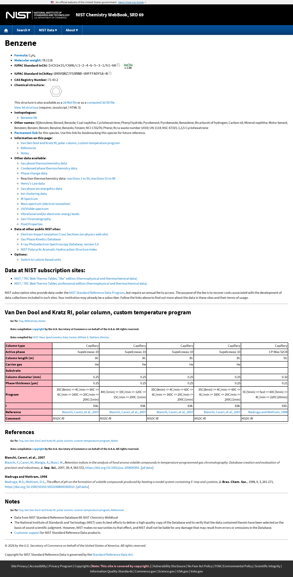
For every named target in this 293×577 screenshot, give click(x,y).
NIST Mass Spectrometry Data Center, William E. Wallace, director (71, 337)
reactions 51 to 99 (103, 178)
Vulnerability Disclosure (169, 566)
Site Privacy (19, 566)
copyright (38, 329)
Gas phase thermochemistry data (44, 163)
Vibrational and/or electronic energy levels (50, 214)
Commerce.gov (145, 571)
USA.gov (183, 571)
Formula (20, 55)
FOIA (218, 566)
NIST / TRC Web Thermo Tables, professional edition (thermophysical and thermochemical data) (80, 283)
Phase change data (34, 173)
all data (147, 467)
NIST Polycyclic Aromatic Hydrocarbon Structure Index (59, 249)
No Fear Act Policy (200, 566)
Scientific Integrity (267, 566)
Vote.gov (197, 571)
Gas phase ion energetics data (41, 188)
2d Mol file (70, 102)
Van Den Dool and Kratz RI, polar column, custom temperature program (70, 143)
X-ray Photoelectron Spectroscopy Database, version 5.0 (60, 244)
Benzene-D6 (29, 117)
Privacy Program (61, 566)
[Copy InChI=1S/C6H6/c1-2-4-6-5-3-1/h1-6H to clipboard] (118, 66)
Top (21, 321)
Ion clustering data (34, 193)
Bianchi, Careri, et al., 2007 (80, 412)
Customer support (27, 532)
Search (22, 30)
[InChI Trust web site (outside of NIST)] (128, 68)
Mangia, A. (42, 462)
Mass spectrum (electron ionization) (45, 204)
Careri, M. (26, 462)
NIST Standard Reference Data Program (97, 292)
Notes (25, 153)
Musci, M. (57, 462)
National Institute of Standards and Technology (38, 14)
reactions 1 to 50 (78, 178)
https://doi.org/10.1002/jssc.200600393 (112, 467)
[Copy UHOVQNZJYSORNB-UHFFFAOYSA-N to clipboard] (110, 74)
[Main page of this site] (6, 30)
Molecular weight (27, 60)
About (70, 30)
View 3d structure (26, 107)
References (28, 148)
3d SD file (108, 102)
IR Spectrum (29, 199)
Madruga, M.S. (15, 482)
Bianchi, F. (12, 462)
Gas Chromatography (36, 219)
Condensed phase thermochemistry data (49, 168)
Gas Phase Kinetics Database (41, 239)
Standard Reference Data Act (112, 554)
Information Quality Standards (111, 571)
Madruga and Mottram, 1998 (267, 412)
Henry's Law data (33, 183)
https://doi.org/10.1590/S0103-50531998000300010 (39, 487)
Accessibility (38, 566)
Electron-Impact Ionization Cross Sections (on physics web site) (64, 234)
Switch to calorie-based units (41, 259)
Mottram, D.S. (35, 482)
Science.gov (166, 571)
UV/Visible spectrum (35, 208)
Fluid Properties (32, 224)
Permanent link (26, 133)
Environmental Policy (238, 566)
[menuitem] (6, 30)
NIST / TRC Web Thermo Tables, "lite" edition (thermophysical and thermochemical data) (75, 278)
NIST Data (46, 30)
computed (94, 102)
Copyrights (82, 566)
